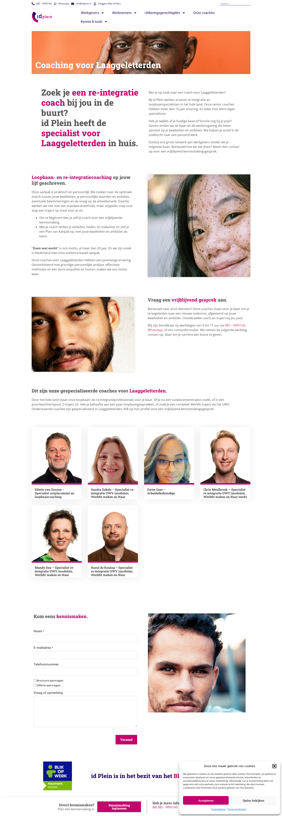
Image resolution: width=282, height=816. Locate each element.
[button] (274, 766)
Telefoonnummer (46, 664)
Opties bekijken (253, 800)
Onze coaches (204, 13)
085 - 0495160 (167, 807)
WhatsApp (155, 330)
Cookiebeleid (218, 809)
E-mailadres (43, 648)
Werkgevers (90, 13)
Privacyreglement (236, 809)
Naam (39, 631)
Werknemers (122, 13)
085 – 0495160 (235, 325)
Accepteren (206, 800)
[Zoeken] (249, 3)
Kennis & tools (91, 22)
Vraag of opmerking (48, 693)
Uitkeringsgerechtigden (162, 13)
